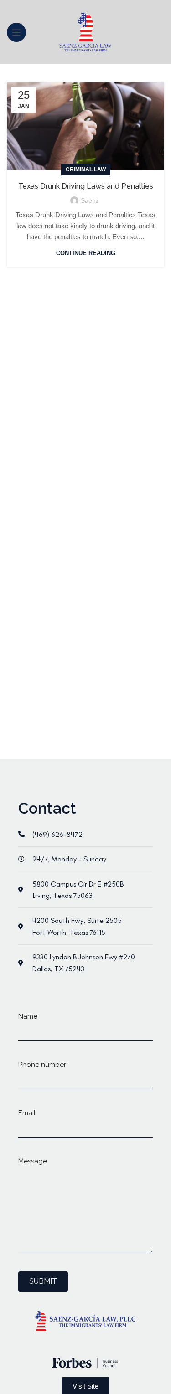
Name (27, 1016)
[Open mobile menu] (16, 32)
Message (32, 1161)
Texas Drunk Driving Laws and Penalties (85, 186)
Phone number (42, 1065)
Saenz (90, 200)
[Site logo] (85, 31)
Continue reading (85, 253)
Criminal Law (86, 169)
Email (27, 1113)
